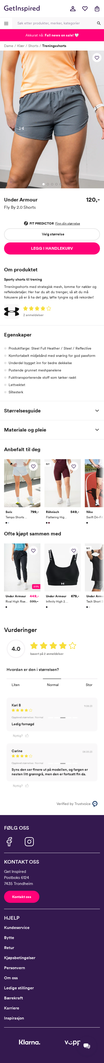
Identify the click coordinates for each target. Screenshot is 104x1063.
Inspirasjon (14, 1018)
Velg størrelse (53, 234)
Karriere (11, 1008)
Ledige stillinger (19, 988)
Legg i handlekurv (52, 248)
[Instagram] (29, 842)
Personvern (14, 967)
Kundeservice (17, 927)
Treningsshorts (54, 46)
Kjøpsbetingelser (19, 957)
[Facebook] (9, 842)
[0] (85, 9)
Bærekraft (13, 998)
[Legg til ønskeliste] (96, 57)
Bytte (9, 937)
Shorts (33, 46)
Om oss (11, 977)
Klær (20, 46)
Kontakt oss (21, 897)
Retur (9, 947)
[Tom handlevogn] (97, 9)
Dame (8, 46)
